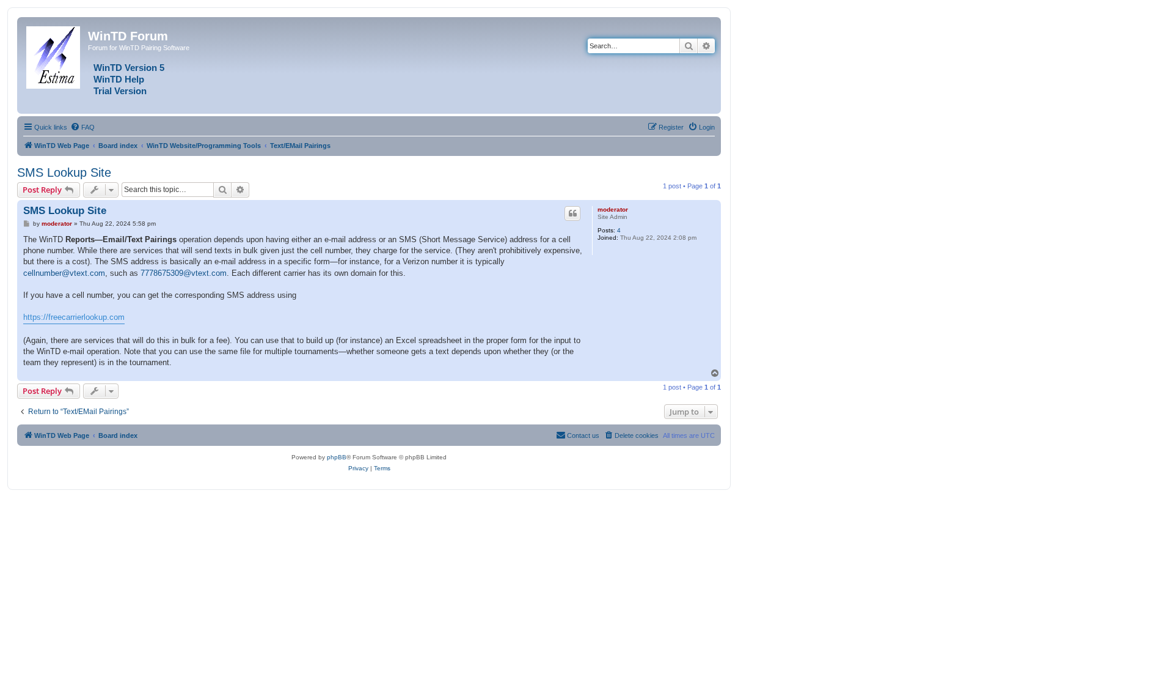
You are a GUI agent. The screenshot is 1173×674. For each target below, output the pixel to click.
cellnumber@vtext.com (64, 273)
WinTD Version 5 (128, 68)
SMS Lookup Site (64, 172)
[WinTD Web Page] (54, 55)
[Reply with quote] (572, 213)
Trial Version (120, 91)
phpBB (336, 457)
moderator (612, 209)
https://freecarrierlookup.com (74, 317)
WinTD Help (118, 79)
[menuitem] (82, 127)
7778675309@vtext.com (184, 273)
